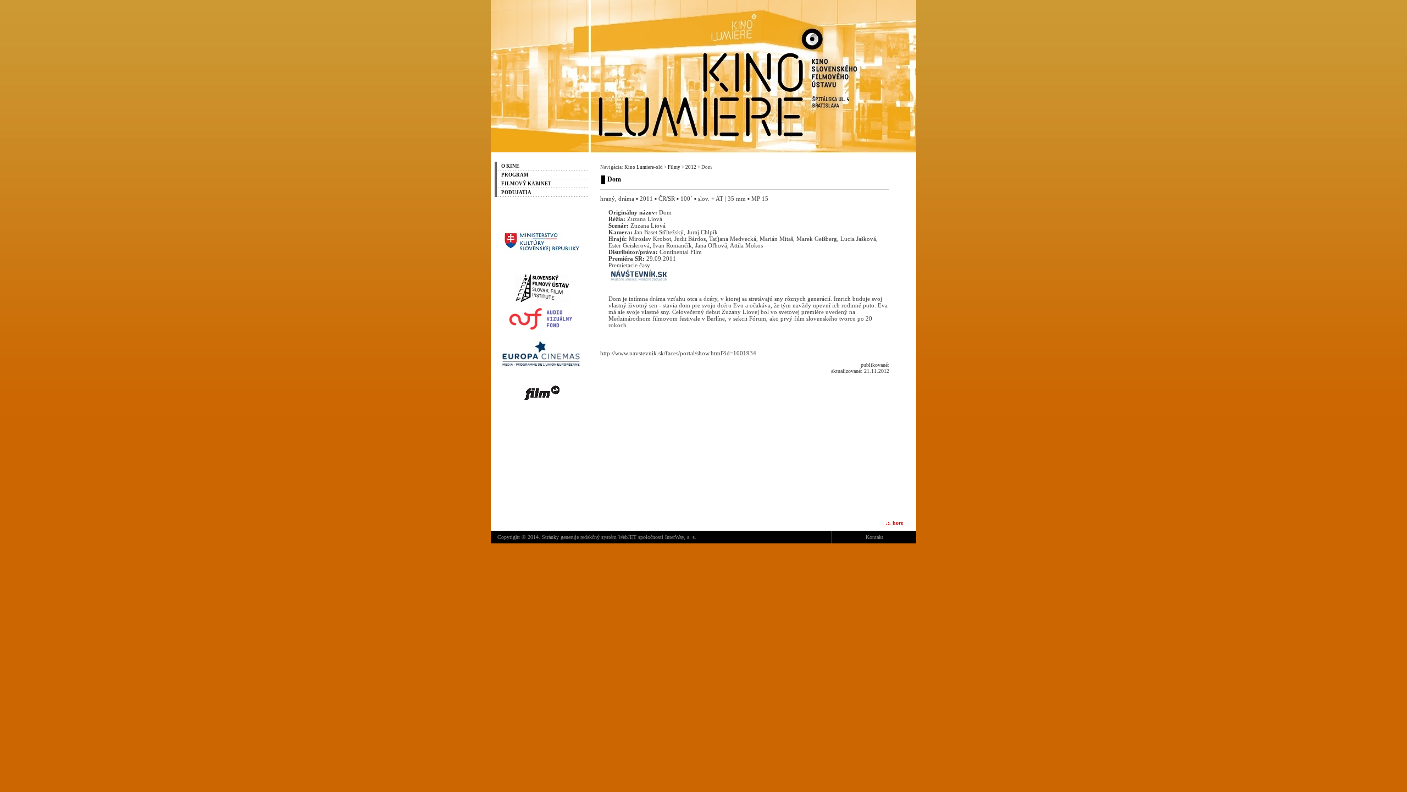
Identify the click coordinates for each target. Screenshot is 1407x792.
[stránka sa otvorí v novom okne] (541, 254)
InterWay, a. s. (680, 537)
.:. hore (894, 523)
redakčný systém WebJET (608, 537)
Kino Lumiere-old (643, 167)
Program (515, 175)
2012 (690, 167)
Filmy (674, 167)
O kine (510, 166)
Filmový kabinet (526, 183)
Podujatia (516, 192)
